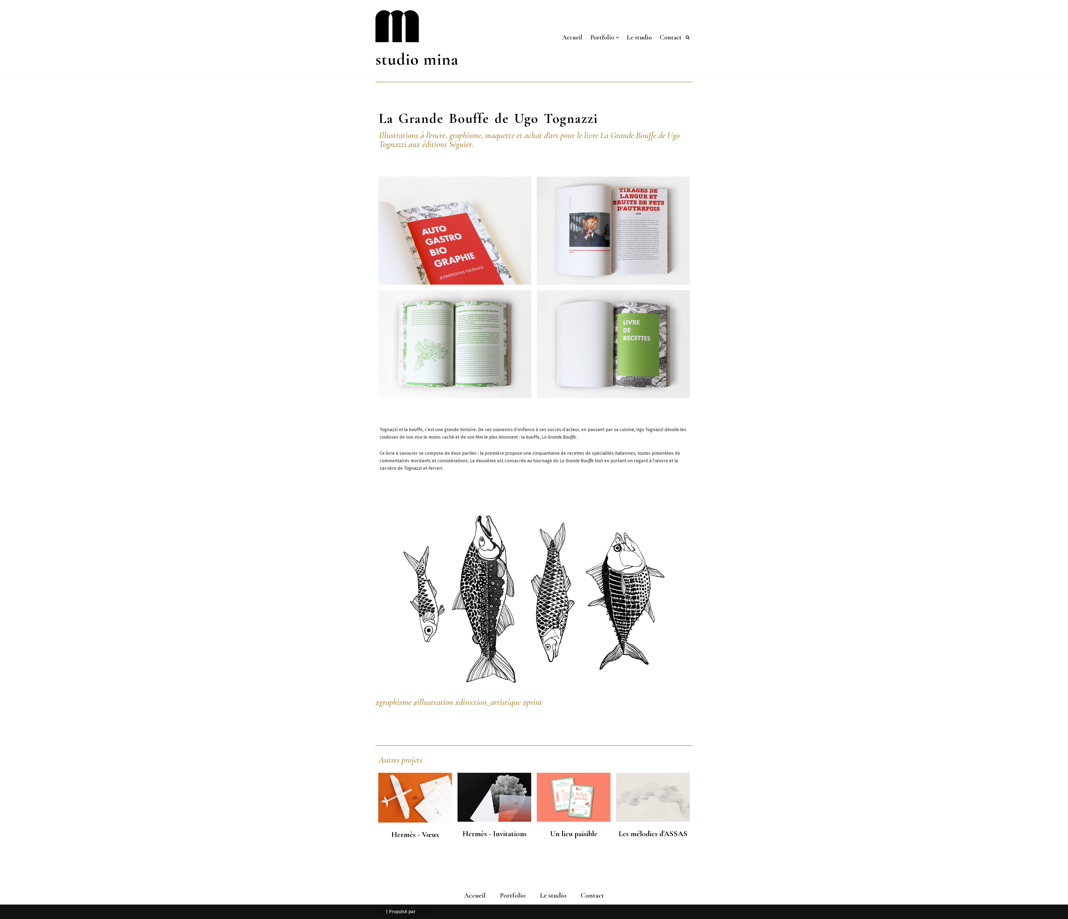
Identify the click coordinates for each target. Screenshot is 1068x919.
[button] (617, 37)
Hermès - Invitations (494, 833)
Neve (380, 912)
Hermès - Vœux (415, 834)
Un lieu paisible (573, 833)
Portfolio (513, 895)
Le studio (639, 37)
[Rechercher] (688, 37)
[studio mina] (424, 37)
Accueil (572, 37)
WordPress (426, 912)
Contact (671, 37)
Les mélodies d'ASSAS (653, 833)
